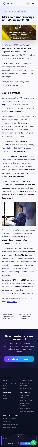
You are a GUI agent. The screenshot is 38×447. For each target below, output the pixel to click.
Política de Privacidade (10, 424)
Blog (4, 395)
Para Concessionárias (27, 411)
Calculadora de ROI (26, 380)
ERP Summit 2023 (10, 45)
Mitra (22, 148)
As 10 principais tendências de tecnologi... (25, 316)
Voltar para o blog (10, 11)
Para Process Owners (27, 400)
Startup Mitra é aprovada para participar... (9, 316)
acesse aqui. (12, 302)
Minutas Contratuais (9, 418)
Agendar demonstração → (19, 359)
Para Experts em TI (26, 408)
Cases (5, 398)
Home (5, 380)
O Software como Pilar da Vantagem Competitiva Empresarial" (18, 101)
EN (28, 3)
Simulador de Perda (26, 388)
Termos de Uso (8, 421)
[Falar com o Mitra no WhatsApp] (34, 442)
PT (25, 3)
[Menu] (33, 3)
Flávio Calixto (7, 148)
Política (5, 438)
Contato (5, 388)
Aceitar (27, 443)
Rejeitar (10, 443)
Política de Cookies (9, 427)
